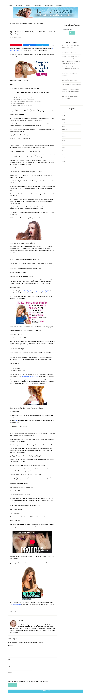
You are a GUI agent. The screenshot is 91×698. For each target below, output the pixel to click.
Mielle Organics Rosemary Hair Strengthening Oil (36, 291)
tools (63, 161)
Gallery (64, 140)
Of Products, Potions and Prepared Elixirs (23, 98)
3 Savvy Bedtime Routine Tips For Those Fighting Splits (27, 101)
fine (63, 133)
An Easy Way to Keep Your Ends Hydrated (23, 99)
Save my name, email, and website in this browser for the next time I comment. (28, 681)
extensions (65, 129)
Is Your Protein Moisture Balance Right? (23, 105)
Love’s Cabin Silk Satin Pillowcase (30, 376)
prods (63, 147)
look (16, 420)
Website (10, 672)
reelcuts (64, 154)
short (63, 157)
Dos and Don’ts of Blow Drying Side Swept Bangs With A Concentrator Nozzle (70, 91)
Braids (63, 119)
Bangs (63, 115)
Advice (16, 611)
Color (63, 122)
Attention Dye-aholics (18, 103)
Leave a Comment (17, 37)
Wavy (63, 164)
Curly (63, 126)
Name (9, 659)
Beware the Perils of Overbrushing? (22, 96)
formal (63, 136)
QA (63, 150)
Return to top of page (45, 690)
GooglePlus (13, 632)
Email (9, 666)
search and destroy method (26, 123)
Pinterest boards (16, 604)
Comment (10, 645)
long (63, 143)
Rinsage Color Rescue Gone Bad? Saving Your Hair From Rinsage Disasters (70, 73)
